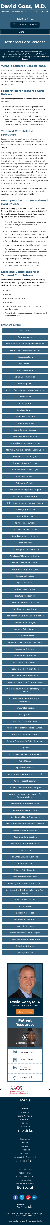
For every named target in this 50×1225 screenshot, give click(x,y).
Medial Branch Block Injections (25, 844)
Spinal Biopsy (25, 761)
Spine (41, 54)
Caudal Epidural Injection (25, 837)
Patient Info (25, 1120)
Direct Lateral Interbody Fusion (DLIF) (25, 774)
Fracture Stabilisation (25, 596)
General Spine (27, 57)
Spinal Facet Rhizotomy (25, 781)
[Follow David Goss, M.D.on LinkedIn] (34, 1197)
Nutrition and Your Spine (25, 919)
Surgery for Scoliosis (25, 576)
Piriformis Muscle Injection (25, 830)
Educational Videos (25, 1184)
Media (25, 1123)
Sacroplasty (25, 330)
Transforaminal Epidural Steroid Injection (25, 616)
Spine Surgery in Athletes (25, 510)
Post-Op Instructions (25, 1176)
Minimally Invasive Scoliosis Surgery (25, 788)
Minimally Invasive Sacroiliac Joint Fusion (25, 450)
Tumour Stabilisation (25, 708)
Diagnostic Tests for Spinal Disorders (25, 642)
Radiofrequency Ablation (25, 656)
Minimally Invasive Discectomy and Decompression (25, 700)
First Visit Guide (25, 1169)
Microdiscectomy (25, 357)
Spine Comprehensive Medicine (25, 939)
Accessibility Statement (25, 1157)
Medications (25, 906)
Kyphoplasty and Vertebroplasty (25, 350)
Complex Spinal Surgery (25, 622)
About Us (25, 1112)
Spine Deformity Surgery (25, 430)
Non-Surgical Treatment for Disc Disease (25, 824)
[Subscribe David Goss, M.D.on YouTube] (28, 1197)
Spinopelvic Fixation (25, 483)
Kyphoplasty (25, 403)
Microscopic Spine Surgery (25, 496)
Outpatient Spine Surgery (25, 662)
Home (25, 1109)
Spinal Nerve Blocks (25, 768)
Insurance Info (25, 1180)
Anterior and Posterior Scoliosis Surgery (25, 728)
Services (31, 54)
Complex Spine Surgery (25, 629)
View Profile (25, 1012)
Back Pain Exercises (25, 913)
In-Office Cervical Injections (25, 857)
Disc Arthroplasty (25, 516)
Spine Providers (25, 1116)
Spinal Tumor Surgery (25, 523)
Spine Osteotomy (25, 583)
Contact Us (25, 1127)
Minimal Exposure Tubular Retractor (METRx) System (25, 690)
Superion (25, 748)
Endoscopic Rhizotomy (25, 649)
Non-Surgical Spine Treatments (25, 817)
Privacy (25, 1143)
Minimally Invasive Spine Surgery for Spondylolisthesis (25, 795)
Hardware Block (25, 543)
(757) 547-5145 (25, 19)
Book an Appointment (26, 25)
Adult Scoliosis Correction (25, 721)
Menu (21, 31)
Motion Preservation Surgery (25, 563)
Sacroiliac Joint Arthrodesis (25, 530)
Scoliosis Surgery (25, 410)
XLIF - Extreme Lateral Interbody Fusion (25, 503)
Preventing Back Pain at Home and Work (25, 883)
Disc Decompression (25, 636)
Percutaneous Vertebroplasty (25, 810)
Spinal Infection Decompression (25, 603)
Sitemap (25, 1146)
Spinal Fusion (25, 364)
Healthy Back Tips (25, 953)
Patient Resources (25, 1022)
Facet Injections (25, 850)
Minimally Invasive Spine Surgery (25, 443)
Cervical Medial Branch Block (25, 669)
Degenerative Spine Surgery (25, 569)
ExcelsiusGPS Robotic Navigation (25, 556)
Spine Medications (25, 926)
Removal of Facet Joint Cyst (25, 470)
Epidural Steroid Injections (25, 877)
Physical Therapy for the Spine (25, 804)
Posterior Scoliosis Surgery (25, 457)
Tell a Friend (25, 1153)
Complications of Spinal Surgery (25, 933)
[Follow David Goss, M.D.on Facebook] (15, 1197)
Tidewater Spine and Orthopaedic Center (25, 1221)
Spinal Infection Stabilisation (25, 609)
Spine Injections (25, 863)
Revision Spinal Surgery (25, 370)
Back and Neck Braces (25, 900)
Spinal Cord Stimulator (25, 417)
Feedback (25, 1150)
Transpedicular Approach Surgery (25, 490)
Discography (25, 715)
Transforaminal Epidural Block (25, 734)
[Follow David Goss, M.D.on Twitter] (21, 1197)
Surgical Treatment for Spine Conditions (25, 741)
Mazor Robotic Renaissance (25, 676)
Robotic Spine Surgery (25, 589)
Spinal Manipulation (25, 476)
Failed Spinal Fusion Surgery (25, 536)
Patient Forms (25, 1173)
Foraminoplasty (25, 337)
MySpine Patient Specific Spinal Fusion (25, 682)
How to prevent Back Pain (25, 437)
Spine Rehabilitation (25, 946)
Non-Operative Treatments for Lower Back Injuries (25, 891)
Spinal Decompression (25, 377)
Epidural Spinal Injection (25, 870)
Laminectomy (25, 397)
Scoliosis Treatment (25, 423)
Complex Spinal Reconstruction (25, 549)
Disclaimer (25, 1139)
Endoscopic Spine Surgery (25, 463)
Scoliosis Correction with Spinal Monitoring (25, 390)
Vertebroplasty (25, 384)
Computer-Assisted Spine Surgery (25, 754)
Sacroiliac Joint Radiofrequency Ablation (25, 344)
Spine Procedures (9, 57)
